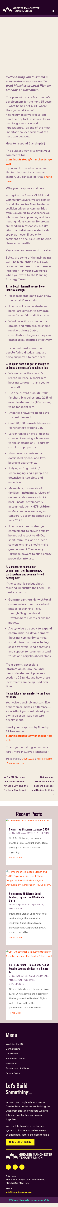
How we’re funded (15, 1058)
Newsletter (11, 1063)
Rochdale (29, 980)
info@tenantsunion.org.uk (19, 1192)
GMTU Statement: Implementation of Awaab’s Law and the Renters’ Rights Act (29, 968)
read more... (16, 857)
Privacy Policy (13, 1073)
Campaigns (41, 976)
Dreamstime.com (15, 763)
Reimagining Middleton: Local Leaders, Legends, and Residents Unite (26, 897)
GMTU (15, 833)
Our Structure (13, 1049)
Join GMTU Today (20, 1142)
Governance (12, 1053)
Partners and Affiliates (17, 1068)
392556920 (28, 758)
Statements (41, 833)
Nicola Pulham (44, 758)
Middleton (15, 908)
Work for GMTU (14, 1044)
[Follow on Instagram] (21, 1167)
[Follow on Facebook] (8, 1167)
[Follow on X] (15, 1167)
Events (38, 904)
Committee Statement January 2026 (29, 829)
